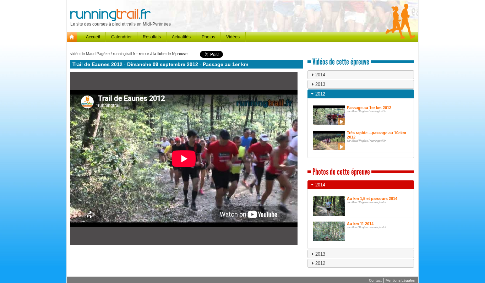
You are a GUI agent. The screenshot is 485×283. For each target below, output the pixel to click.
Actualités (181, 36)
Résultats (152, 36)
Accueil (93, 36)
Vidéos (233, 36)
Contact (375, 280)
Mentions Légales (400, 280)
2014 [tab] (320, 74)
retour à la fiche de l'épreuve (163, 53)
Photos (208, 36)
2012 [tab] (320, 94)
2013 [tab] (320, 84)
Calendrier (121, 36)
